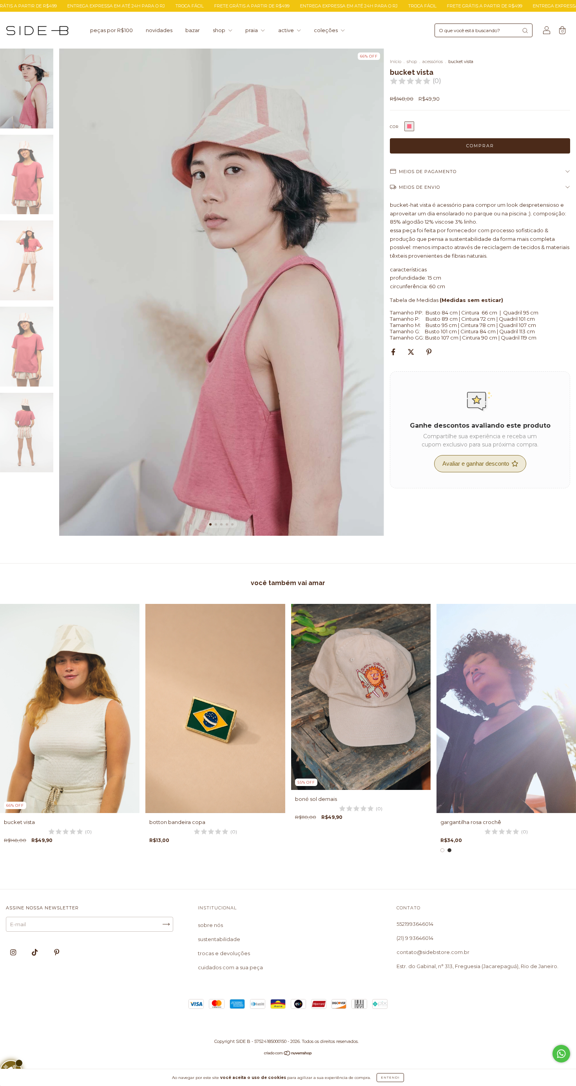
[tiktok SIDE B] (35, 952)
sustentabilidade (219, 939)
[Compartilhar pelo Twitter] (411, 352)
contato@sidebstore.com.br (433, 952)
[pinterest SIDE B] (56, 952)
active (286, 30)
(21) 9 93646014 (415, 938)
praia (252, 30)
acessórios (432, 61)
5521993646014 (415, 924)
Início (395, 61)
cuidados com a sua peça (230, 967)
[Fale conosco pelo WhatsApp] (561, 1054)
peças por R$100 (111, 30)
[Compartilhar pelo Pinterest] (429, 352)
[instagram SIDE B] (14, 952)
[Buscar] (525, 30)
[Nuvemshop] (288, 1054)
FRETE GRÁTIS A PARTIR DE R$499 (167, 6)
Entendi (390, 1077)
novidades (159, 30)
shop (219, 30)
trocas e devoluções (224, 953)
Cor (394, 127)
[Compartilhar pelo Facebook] (394, 352)
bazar (192, 30)
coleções (326, 30)
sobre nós (210, 925)
